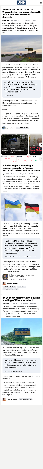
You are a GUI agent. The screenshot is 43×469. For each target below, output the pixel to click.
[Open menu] (40, 3)
